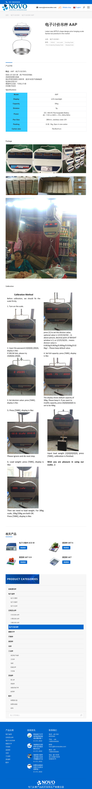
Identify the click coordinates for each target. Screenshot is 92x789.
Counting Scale (69, 42)
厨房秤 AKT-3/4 (25, 557)
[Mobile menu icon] (88, 7)
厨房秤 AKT (67, 557)
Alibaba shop (67, 7)
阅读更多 (23, 548)
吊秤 (10, 646)
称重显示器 (14, 700)
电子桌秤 (11, 594)
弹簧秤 (13, 684)
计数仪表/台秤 (15, 622)
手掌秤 (10, 637)
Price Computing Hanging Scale (54, 45)
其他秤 (10, 675)
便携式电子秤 (15, 687)
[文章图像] (29, 735)
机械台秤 (13, 667)
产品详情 (9, 65)
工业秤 (10, 651)
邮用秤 (13, 691)
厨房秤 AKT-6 (67, 543)
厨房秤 (10, 641)
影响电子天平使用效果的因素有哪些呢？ (38, 736)
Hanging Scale (70, 45)
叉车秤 (13, 659)
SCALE (53, 42)
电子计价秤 (14, 606)
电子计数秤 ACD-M (26, 543)
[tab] (9, 64)
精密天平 (11, 632)
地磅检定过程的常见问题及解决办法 (38, 746)
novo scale (60, 42)
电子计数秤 (14, 602)
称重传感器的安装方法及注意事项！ (38, 767)
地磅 (12, 663)
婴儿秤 (13, 680)
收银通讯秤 (12, 589)
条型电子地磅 (15, 655)
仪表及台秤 (12, 610)
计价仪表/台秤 (15, 615)
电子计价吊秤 (54, 39)
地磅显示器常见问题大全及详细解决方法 (38, 757)
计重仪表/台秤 (15, 618)
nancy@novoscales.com (47, 7)
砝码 (12, 708)
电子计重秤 (14, 598)
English (78, 7)
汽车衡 (13, 671)
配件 (10, 696)
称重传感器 (14, 704)
